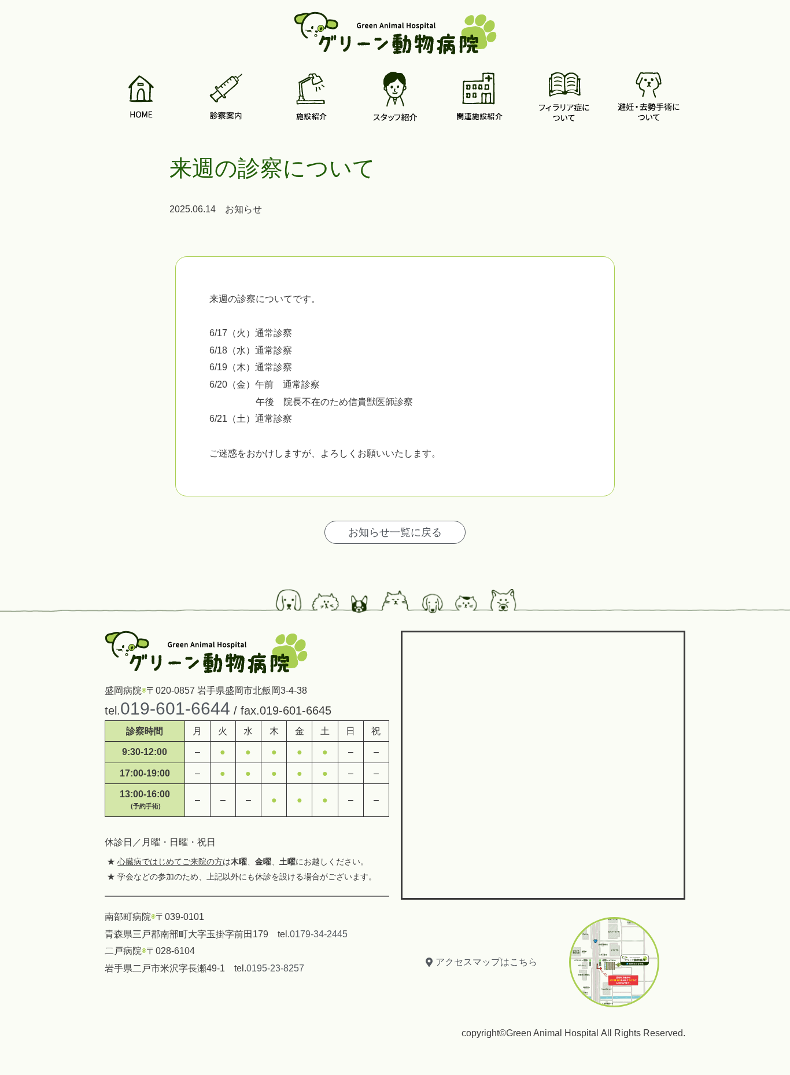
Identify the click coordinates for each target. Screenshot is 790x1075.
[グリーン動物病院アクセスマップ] (543, 762)
